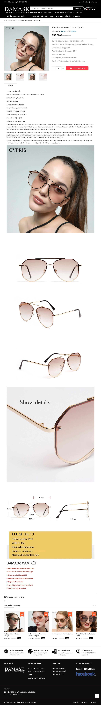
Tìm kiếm (78, 8)
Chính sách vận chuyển (59, 671)
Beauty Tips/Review (56, 16)
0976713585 (23, 2)
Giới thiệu (84, 702)
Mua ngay (11, 641)
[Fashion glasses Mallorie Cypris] (62, 621)
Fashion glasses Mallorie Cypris (62, 634)
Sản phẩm (44, 16)
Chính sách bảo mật (58, 668)
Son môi (50, 12)
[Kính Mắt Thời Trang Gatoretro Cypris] (86, 621)
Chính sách (77, 16)
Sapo (34, 702)
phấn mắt (56, 12)
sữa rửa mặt (68, 12)
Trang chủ (35, 16)
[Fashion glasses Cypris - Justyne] (14, 621)
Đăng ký (87, 2)
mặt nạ (62, 12)
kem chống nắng (77, 12)
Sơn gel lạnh (44, 12)
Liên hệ (67, 16)
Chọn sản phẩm (59, 641)
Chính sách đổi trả (57, 674)
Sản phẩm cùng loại (12, 605)
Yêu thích (81, 2)
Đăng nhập (94, 2)
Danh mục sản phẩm (17, 16)
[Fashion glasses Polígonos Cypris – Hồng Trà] (38, 621)
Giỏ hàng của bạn (91, 7)
